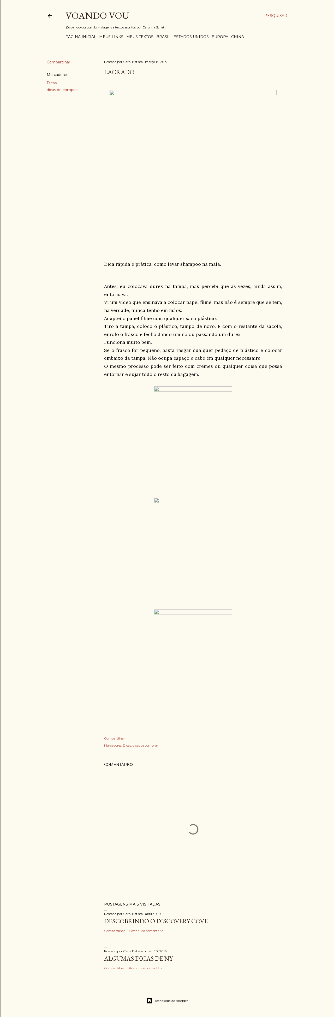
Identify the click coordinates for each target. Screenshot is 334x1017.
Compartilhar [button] (58, 62)
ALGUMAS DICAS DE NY (138, 958)
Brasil (163, 36)
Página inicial (80, 36)
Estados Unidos (191, 36)
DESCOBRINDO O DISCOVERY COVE (156, 921)
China (237, 36)
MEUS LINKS (111, 36)
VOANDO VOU (97, 15)
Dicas (52, 83)
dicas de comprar (62, 89)
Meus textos (139, 36)
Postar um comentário (146, 931)
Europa (220, 36)
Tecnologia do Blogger (171, 1001)
